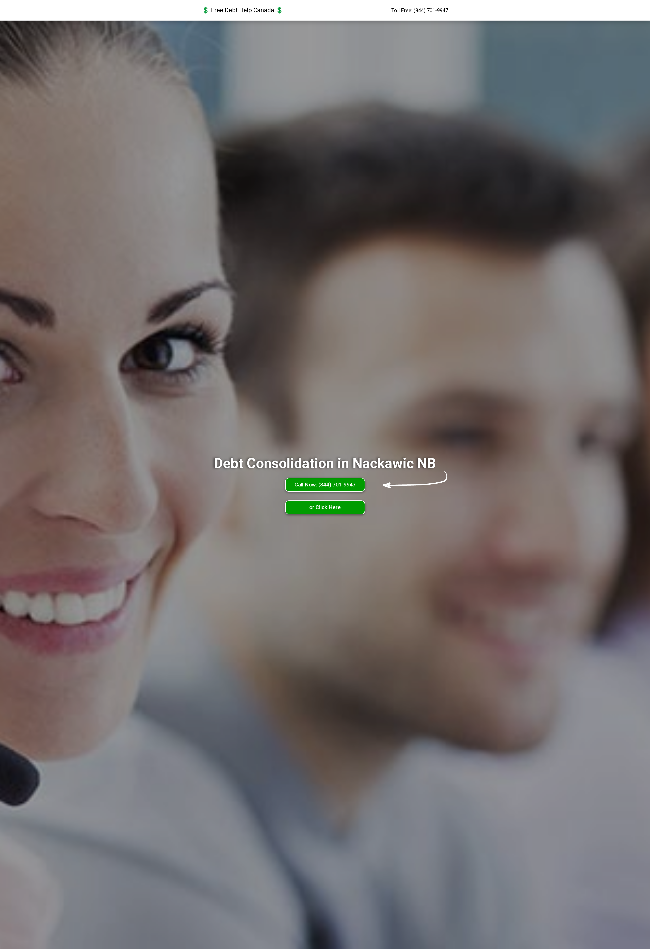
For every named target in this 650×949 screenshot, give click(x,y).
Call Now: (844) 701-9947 (325, 485)
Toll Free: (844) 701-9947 (419, 10)
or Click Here (325, 507)
